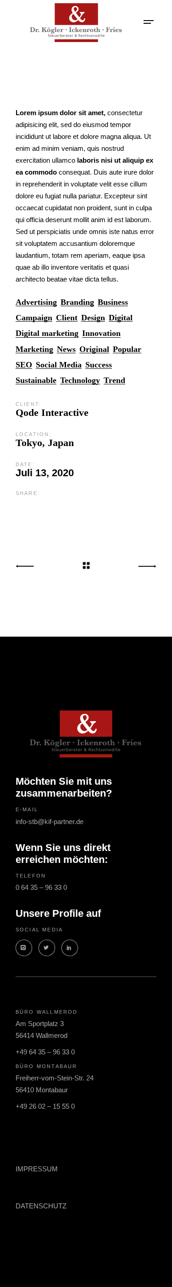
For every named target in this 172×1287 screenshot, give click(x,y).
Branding (77, 302)
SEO (24, 365)
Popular (127, 349)
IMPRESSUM (37, 1169)
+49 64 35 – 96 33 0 (45, 1052)
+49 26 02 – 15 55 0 (45, 1106)
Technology (80, 380)
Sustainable (36, 380)
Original (94, 349)
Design (93, 318)
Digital (121, 318)
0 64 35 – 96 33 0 (41, 887)
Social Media (59, 365)
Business (113, 302)
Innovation (101, 333)
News (66, 349)
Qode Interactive (52, 412)
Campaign (34, 318)
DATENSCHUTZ (41, 1206)
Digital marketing (47, 333)
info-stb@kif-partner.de (49, 821)
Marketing (34, 349)
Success (98, 365)
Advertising (36, 302)
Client (67, 318)
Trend (114, 380)
